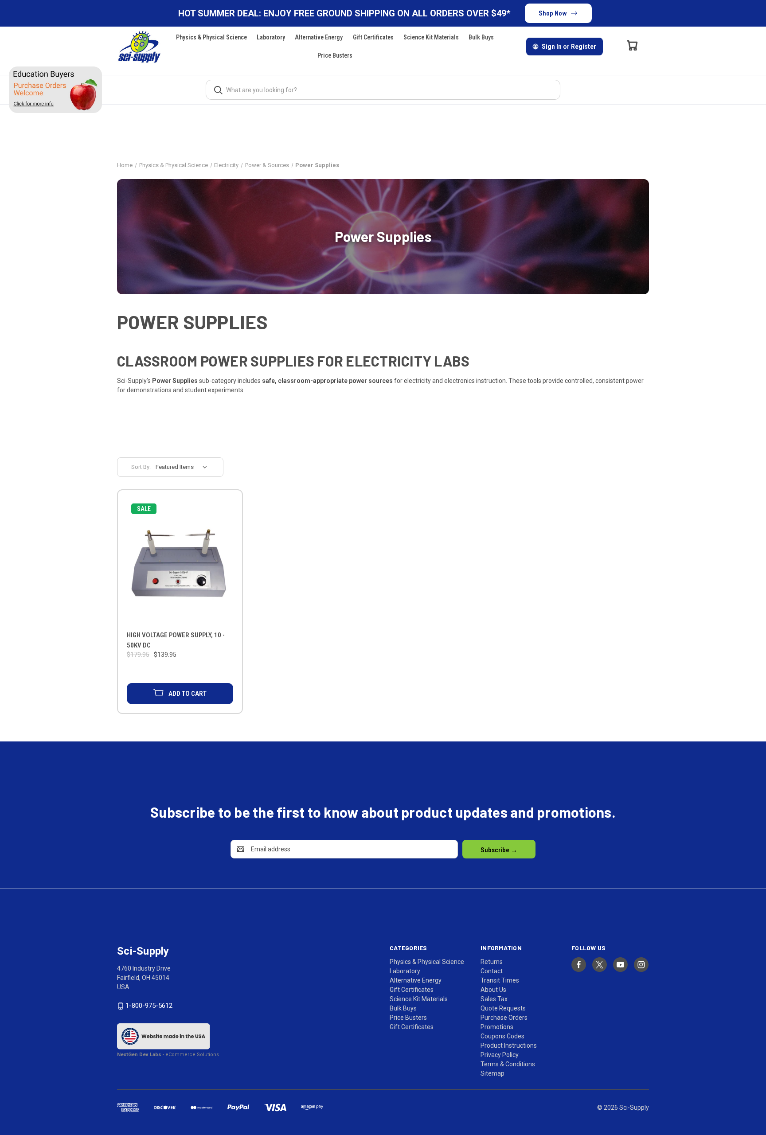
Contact (492, 971)
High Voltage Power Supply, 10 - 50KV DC (176, 640)
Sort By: (141, 467)
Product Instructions (509, 1045)
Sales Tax (494, 998)
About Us (493, 989)
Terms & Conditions (508, 1064)
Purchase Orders (504, 1017)
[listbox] (184, 467)
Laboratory (271, 37)
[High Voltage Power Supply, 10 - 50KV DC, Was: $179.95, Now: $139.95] (180, 562)
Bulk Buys (481, 37)
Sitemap (492, 1073)
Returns (492, 961)
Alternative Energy (319, 37)
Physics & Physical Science (211, 37)
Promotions (497, 1026)
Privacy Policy (500, 1054)
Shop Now (553, 13)
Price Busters (334, 55)
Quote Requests (503, 1008)
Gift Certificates (373, 37)
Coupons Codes (502, 1036)
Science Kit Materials (431, 37)
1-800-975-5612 (148, 1006)
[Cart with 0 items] (632, 45)
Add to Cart (187, 694)
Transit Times (500, 980)
